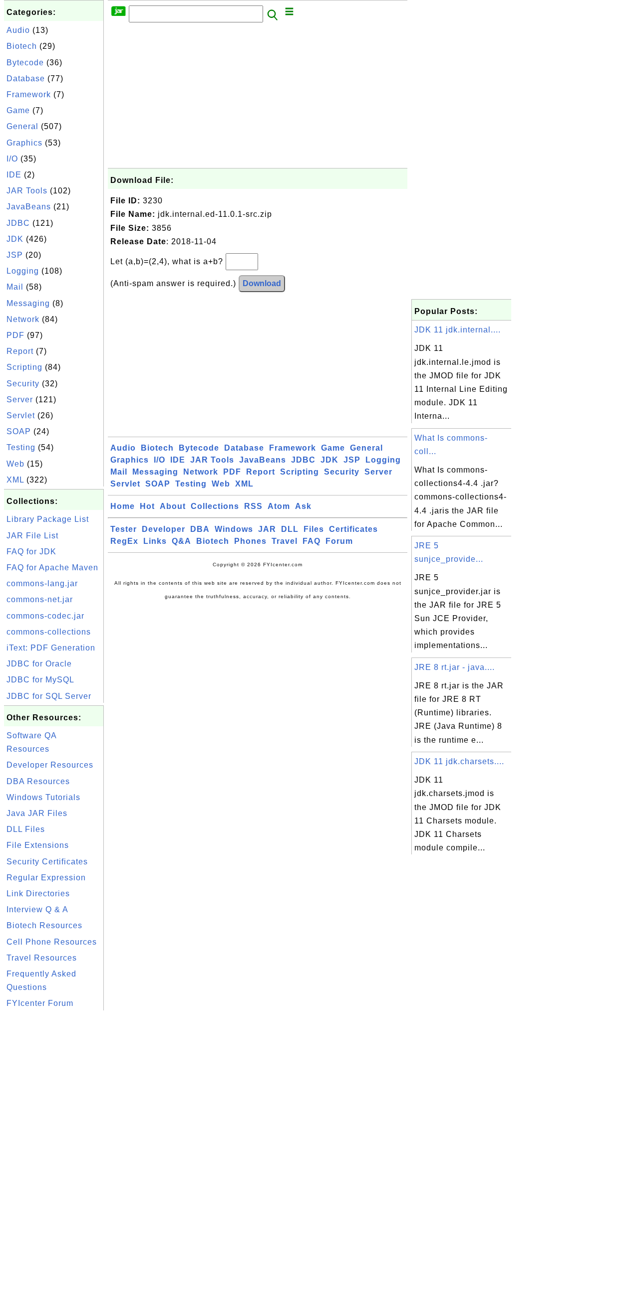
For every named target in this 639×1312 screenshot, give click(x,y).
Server (19, 399)
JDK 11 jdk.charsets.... (459, 761)
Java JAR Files (36, 813)
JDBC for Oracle (39, 663)
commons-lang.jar (42, 583)
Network (22, 319)
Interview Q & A (37, 909)
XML (15, 480)
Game (18, 110)
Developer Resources (49, 765)
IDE (13, 174)
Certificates (353, 529)
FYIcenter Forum (39, 1003)
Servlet (20, 415)
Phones (250, 541)
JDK (14, 239)
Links (155, 541)
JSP (14, 255)
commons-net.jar (39, 599)
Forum (339, 541)
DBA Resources (38, 781)
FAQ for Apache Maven (52, 567)
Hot (147, 506)
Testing (20, 447)
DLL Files (25, 829)
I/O (12, 159)
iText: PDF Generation (50, 648)
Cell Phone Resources (51, 942)
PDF (15, 335)
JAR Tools (26, 190)
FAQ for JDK (31, 551)
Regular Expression (46, 877)
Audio (18, 30)
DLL (290, 529)
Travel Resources (41, 958)
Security (22, 383)
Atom (279, 506)
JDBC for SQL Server (48, 696)
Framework (28, 94)
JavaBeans (28, 206)
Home (122, 506)
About (173, 506)
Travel (285, 541)
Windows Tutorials (43, 797)
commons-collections (48, 632)
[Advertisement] (54, 1162)
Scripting (24, 367)
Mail (14, 287)
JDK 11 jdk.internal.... (457, 330)
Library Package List (47, 519)
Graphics (24, 143)
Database (25, 78)
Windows (234, 529)
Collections (215, 506)
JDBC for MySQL (40, 679)
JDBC (18, 223)
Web (15, 464)
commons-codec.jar (45, 616)
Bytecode (25, 62)
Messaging (28, 303)
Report (19, 351)
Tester (123, 529)
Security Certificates (47, 861)
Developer (163, 529)
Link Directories (38, 893)
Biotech (21, 46)
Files (314, 529)
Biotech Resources (44, 925)
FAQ (311, 541)
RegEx (124, 541)
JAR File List (32, 535)
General (22, 126)
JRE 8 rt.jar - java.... (454, 667)
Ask (303, 506)
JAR (267, 529)
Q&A (181, 541)
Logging (22, 271)
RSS (253, 506)
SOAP (18, 431)
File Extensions (37, 845)
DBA (200, 529)
